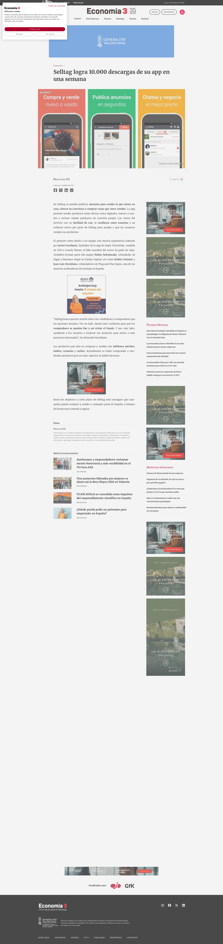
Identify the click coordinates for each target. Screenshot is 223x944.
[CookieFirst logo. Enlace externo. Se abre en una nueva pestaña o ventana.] (12, 8)
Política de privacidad (56, 6)
